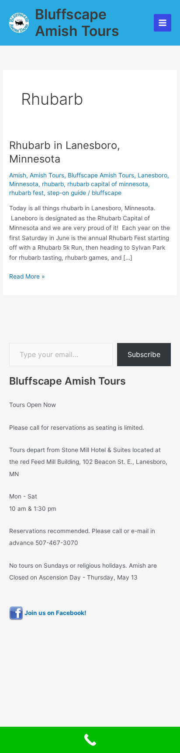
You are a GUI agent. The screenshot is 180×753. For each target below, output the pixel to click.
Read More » (27, 276)
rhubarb (53, 183)
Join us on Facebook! (54, 612)
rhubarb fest (26, 192)
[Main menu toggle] (163, 23)
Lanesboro (152, 175)
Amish (17, 175)
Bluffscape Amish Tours (77, 22)
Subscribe (144, 354)
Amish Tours (47, 175)
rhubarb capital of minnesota (107, 183)
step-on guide (66, 192)
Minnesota (23, 183)
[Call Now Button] (90, 740)
